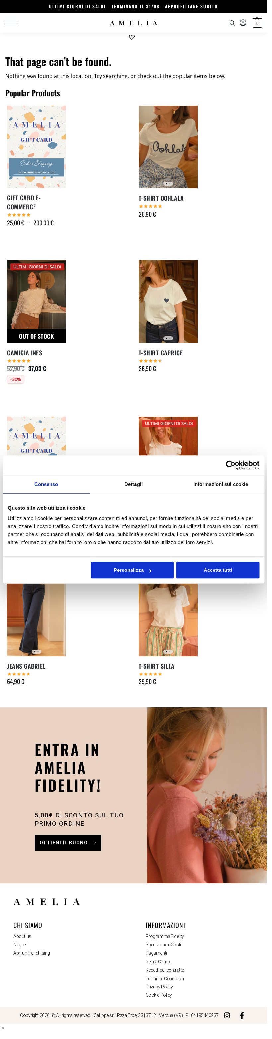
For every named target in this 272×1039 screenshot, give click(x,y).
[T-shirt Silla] (168, 614)
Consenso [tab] (46, 484)
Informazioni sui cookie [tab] (220, 484)
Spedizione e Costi (163, 944)
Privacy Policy (159, 986)
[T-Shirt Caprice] (168, 301)
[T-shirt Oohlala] (168, 147)
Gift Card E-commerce (24, 202)
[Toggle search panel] (232, 23)
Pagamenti (156, 953)
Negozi (20, 944)
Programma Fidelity (165, 936)
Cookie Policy (159, 995)
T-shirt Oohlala (161, 198)
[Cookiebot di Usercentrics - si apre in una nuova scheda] (230, 465)
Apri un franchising (31, 953)
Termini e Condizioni (165, 978)
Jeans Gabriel (26, 666)
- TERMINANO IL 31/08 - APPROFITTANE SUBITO (133, 6)
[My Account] (243, 23)
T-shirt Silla (157, 666)
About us (22, 936)
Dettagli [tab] (133, 484)
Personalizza (129, 570)
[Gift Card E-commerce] (36, 147)
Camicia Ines (24, 352)
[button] (256, 23)
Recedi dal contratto (165, 970)
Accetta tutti (218, 570)
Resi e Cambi (158, 961)
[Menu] (15, 23)
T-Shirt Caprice (161, 352)
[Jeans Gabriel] (36, 614)
